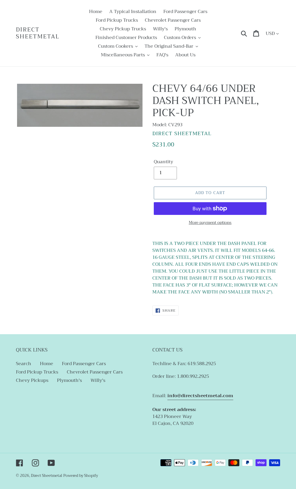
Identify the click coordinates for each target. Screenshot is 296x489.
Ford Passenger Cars (84, 364)
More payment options (210, 223)
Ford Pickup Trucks (37, 372)
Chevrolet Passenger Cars (95, 372)
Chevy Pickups (32, 380)
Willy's (97, 380)
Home (46, 364)
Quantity (163, 161)
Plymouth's (69, 380)
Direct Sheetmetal (38, 33)
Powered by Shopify (80, 475)
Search (23, 364)
